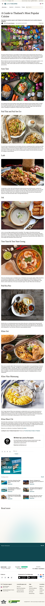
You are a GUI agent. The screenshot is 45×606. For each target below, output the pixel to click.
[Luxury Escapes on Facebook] (2, 577)
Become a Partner (20, 591)
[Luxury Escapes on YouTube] (8, 577)
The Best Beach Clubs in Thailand (32, 430)
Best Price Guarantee (21, 588)
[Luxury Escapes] (10, 3)
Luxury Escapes (11, 23)
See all (42, 476)
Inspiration (11, 7)
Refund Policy (31, 593)
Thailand (23, 7)
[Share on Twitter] (5, 452)
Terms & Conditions (33, 588)
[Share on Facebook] (2, 452)
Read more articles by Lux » (20, 445)
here (25, 428)
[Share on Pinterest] (7, 452)
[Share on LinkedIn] (10, 452)
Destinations (17, 7)
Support (30, 586)
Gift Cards (31, 591)
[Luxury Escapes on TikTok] (11, 577)
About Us (19, 586)
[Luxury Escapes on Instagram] (5, 577)
